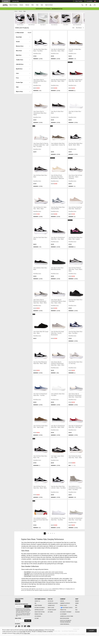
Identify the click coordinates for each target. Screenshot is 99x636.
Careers (62, 601)
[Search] (83, 5)
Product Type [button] (19, 82)
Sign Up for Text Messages (21, 604)
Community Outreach (65, 603)
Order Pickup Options (40, 612)
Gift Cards (50, 612)
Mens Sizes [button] (19, 50)
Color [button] (17, 73)
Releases (77, 612)
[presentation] (13, 5)
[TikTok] (16, 626)
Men (76, 605)
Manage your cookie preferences (36, 630)
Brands (77, 601)
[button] (95, 1)
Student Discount (52, 609)
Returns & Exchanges (40, 607)
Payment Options (38, 614)
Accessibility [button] (89, 1)
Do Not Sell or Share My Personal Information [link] (65, 621)
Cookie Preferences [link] (64, 624)
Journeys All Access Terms (66, 616)
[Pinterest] (19, 626)
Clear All (29, 32)
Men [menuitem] (33, 5)
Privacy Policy (63, 605)
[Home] (5, 5)
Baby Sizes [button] (18, 55)
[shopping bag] (95, 5)
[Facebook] (25, 626)
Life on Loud (50, 601)
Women (76, 603)
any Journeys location (47, 588)
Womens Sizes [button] (19, 46)
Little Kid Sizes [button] (19, 64)
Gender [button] (18, 41)
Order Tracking (78, 1)
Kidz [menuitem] (37, 5)
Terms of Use (63, 609)
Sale (76, 609)
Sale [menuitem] (42, 5)
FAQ (35, 603)
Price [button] (17, 77)
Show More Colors (37, 53)
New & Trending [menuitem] (13, 5)
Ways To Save (51, 607)
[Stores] (87, 5)
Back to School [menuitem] (49, 5)
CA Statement (63, 614)
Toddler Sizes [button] (19, 59)
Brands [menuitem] (21, 5)
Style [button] (17, 87)
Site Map (37, 618)
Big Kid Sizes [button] (19, 68)
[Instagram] (22, 626)
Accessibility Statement (65, 612)
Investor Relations (64, 618)
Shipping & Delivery (39, 609)
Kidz (76, 607)
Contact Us (37, 601)
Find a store (18, 618)
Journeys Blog (51, 605)
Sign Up (17, 601)
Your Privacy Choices (67, 607)
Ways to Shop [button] (19, 91)
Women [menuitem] (27, 5)
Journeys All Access (53, 603)
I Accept (91, 630)
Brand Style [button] (19, 37)
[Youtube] (28, 626)
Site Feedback (38, 616)
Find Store (27, 620)
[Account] (91, 5)
